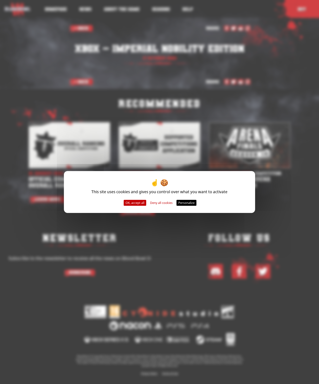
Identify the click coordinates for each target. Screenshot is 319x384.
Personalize (186, 203)
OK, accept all (135, 203)
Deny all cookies (161, 203)
